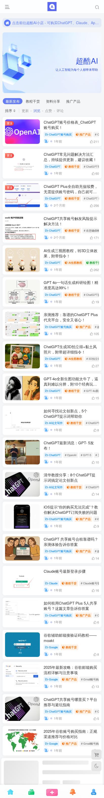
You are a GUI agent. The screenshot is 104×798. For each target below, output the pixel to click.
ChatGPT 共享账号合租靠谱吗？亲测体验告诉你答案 (71, 541)
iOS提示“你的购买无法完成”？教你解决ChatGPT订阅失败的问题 (71, 509)
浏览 (36, 110)
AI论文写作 (56, 423)
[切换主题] (96, 766)
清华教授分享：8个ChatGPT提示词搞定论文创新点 (69, 477)
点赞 (48, 110)
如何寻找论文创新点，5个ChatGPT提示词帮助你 (65, 413)
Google (53, 647)
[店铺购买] (96, 754)
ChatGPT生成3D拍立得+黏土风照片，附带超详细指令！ (70, 349)
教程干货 (33, 101)
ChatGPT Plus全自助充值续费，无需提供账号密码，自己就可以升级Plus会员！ (71, 192)
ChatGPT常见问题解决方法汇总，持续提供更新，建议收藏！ (70, 156)
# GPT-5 (86, 455)
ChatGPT (55, 166)
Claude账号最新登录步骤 (65, 571)
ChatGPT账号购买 (60, 134)
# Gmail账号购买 (91, 679)
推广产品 (73, 101)
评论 (60, 110)
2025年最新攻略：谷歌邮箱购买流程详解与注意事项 (70, 669)
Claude (53, 583)
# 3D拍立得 (93, 359)
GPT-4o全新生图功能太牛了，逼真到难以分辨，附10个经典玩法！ (71, 384)
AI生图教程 (75, 262)
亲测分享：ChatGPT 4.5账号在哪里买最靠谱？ (70, 766)
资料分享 (53, 101)
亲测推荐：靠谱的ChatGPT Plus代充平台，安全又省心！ (71, 317)
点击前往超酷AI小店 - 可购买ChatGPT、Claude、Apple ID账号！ (56, 22)
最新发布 (13, 101)
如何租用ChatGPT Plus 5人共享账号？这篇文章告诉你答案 (70, 605)
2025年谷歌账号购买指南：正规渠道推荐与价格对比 (70, 733)
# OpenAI (70, 455)
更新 (25, 110)
